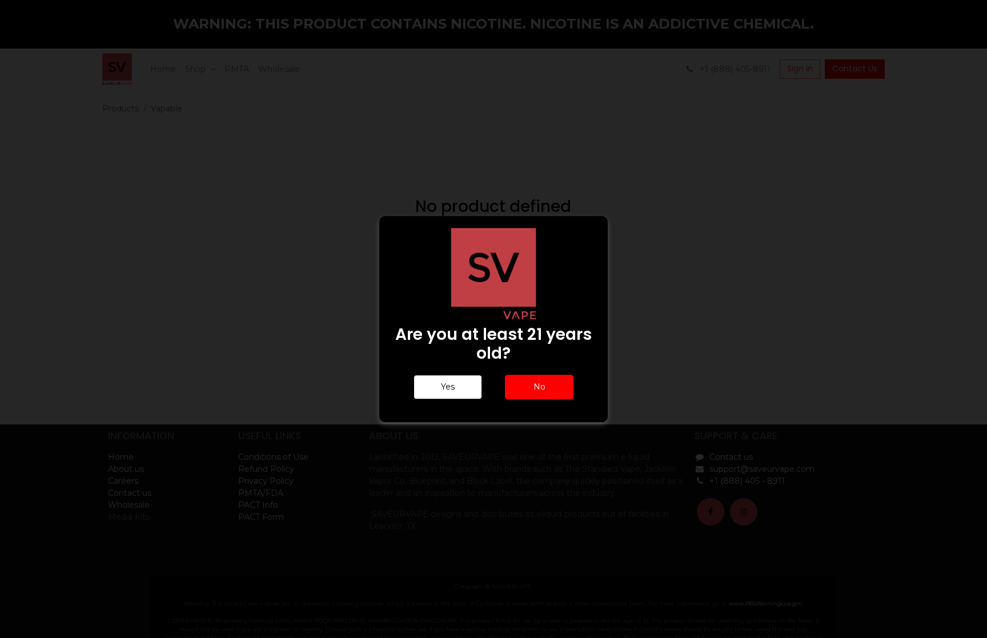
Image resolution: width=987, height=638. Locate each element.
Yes (448, 387)
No (539, 387)
